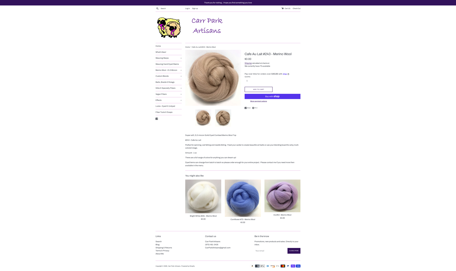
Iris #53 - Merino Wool (282, 215)
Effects (169, 100)
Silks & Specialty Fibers (169, 88)
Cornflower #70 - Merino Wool (242, 219)
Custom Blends (169, 76)
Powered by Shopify (188, 266)
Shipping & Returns (164, 248)
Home (158, 46)
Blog (157, 245)
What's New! (161, 52)
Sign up (195, 8)
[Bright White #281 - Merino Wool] (203, 196)
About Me (160, 254)
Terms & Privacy (162, 251)
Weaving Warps (169, 58)
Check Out (296, 8)
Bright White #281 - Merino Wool (203, 216)
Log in (187, 8)
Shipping (248, 63)
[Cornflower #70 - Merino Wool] (243, 198)
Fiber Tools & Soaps (164, 112)
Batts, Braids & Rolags (165, 82)
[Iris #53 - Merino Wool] (282, 196)
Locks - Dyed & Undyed (165, 106)
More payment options (258, 101)
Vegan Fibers (169, 94)
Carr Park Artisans (174, 266)
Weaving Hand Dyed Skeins (167, 64)
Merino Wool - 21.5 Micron (169, 70)
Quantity (247, 77)
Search (159, 241)
